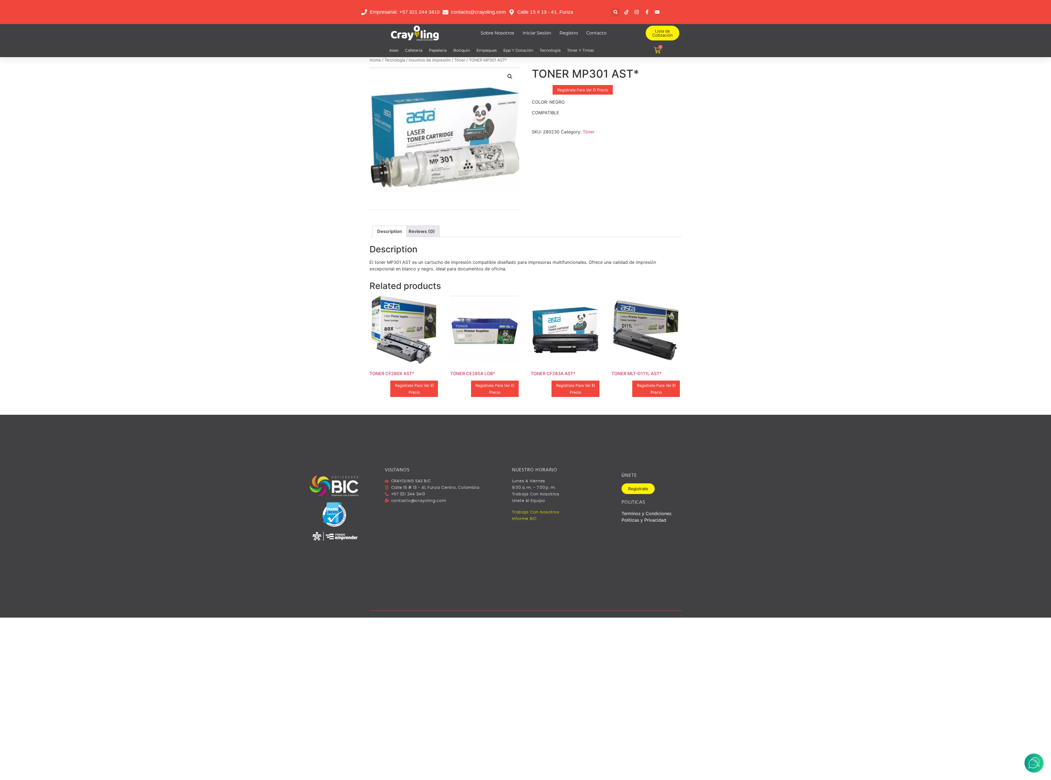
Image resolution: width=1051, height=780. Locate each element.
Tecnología (550, 50)
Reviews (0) (422, 231)
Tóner (459, 60)
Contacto (596, 33)
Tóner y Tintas (580, 50)
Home (375, 60)
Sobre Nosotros (497, 33)
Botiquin (461, 50)
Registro (568, 33)
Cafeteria (413, 50)
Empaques (487, 50)
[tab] (390, 231)
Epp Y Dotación (518, 50)
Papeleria (438, 50)
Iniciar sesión (536, 33)
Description (389, 231)
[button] (615, 12)
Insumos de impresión (430, 60)
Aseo (394, 50)
